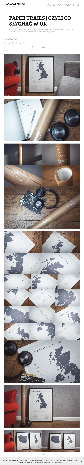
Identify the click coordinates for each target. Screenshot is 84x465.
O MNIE (51, 4)
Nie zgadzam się (56, 462)
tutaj (43, 47)
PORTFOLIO (64, 4)
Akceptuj (47, 462)
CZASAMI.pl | (15, 4)
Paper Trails (13, 39)
